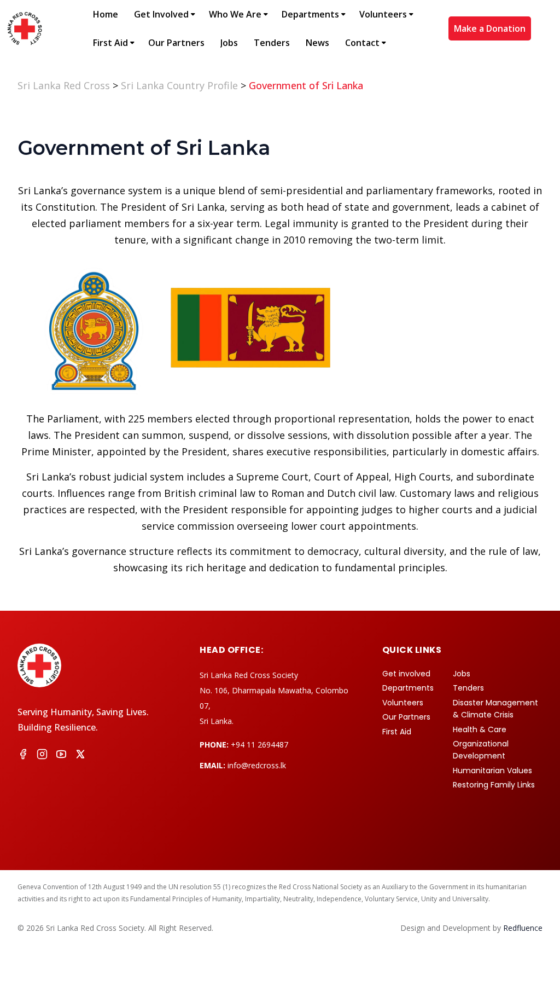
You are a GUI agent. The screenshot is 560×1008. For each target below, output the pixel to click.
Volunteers (383, 14)
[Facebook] (23, 756)
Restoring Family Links (494, 784)
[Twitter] (80, 756)
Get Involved (161, 14)
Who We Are (235, 14)
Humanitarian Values (492, 770)
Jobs (229, 43)
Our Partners (176, 43)
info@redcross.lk (257, 765)
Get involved (406, 673)
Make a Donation (490, 28)
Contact (362, 43)
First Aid (110, 43)
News (317, 43)
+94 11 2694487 (259, 744)
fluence (522, 928)
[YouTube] (61, 756)
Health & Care (479, 729)
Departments (310, 14)
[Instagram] (42, 756)
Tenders (272, 43)
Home (105, 14)
